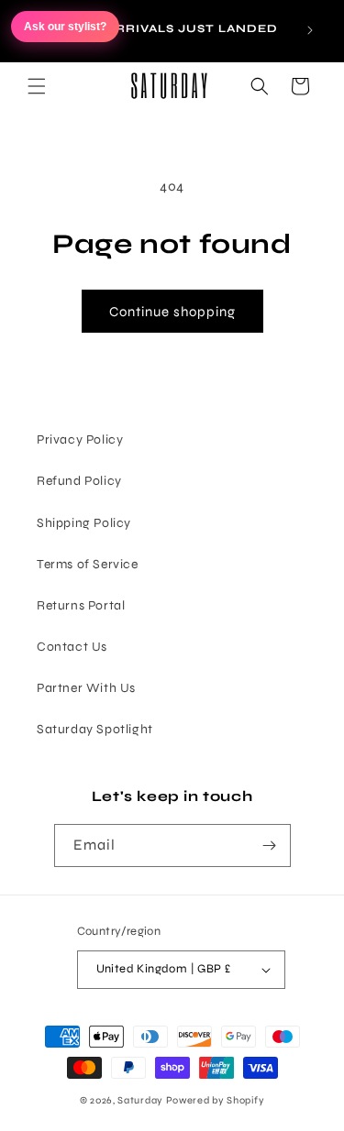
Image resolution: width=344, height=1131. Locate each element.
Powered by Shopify (215, 1100)
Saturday (140, 1100)
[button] (37, 86)
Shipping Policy (84, 523)
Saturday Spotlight (95, 729)
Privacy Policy (80, 439)
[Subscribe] (270, 845)
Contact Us (72, 646)
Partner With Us (86, 688)
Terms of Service (88, 564)
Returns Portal (81, 605)
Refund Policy (79, 481)
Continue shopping (172, 311)
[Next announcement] (310, 30)
